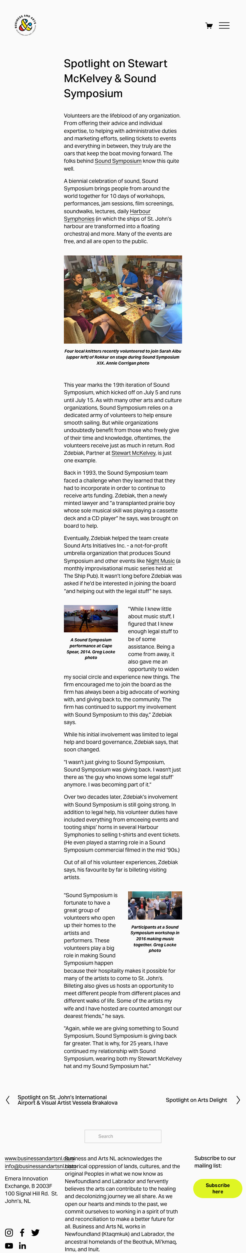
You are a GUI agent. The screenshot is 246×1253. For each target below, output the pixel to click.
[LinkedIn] (22, 1246)
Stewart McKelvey (133, 452)
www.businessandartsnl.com (39, 1158)
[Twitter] (35, 1232)
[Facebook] (22, 1232)
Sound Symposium (118, 160)
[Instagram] (9, 1232)
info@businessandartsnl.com (40, 1166)
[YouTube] (9, 1246)
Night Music (160, 560)
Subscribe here (218, 1188)
